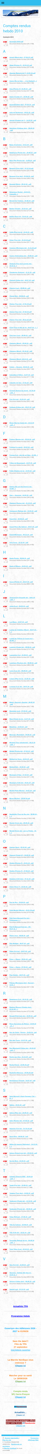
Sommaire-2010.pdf (16, 41)
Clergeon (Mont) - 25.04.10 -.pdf (20, 343)
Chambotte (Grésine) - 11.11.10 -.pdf (22, 272)
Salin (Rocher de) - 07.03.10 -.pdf (21, 1121)
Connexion (34, 1438)
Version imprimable (11, 1438)
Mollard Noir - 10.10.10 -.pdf (19, 767)
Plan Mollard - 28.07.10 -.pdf (19, 943)
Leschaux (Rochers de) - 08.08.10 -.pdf (23, 663)
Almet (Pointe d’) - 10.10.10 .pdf (20, 65)
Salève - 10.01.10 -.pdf (17, 1105)
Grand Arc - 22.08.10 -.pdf (18, 519)
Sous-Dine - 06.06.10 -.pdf (18, 1136)
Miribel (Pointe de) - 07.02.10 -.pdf (21, 751)
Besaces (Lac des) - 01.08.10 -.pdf (21, 176)
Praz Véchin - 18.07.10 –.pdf (19, 975)
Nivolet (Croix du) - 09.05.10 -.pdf (21, 823)
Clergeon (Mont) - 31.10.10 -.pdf (20, 351)
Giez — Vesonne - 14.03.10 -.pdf (20, 495)
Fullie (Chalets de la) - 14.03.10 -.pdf (22, 471)
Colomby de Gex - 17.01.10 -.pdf (20, 383)
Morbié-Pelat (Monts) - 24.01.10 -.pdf (22, 790)
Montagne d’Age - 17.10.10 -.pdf (20, 775)
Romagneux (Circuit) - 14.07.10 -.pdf (22, 1080)
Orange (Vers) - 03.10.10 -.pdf (19, 847)
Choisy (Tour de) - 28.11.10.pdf (20, 320)
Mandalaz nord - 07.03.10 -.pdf (20, 711)
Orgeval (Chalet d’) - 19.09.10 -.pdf (21, 855)
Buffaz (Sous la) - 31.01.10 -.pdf (20, 216)
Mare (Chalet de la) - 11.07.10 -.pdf (21, 719)
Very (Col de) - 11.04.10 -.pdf (19, 1265)
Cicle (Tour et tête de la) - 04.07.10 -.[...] (23, 327)
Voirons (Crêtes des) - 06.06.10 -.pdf (22, 1281)
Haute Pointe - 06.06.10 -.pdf (19, 558)
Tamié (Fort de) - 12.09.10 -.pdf (20, 1185)
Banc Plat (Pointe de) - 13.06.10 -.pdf (22, 160)
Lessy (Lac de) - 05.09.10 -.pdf (20, 671)
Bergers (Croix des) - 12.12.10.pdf (21, 168)
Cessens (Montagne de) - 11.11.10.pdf (22, 248)
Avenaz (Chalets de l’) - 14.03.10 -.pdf (22, 120)
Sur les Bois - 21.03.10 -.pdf (19, 1161)
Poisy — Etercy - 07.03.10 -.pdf (20, 967)
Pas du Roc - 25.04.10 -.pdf (19, 902)
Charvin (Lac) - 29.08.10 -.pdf (19, 288)
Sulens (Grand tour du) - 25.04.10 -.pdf (23, 1153)
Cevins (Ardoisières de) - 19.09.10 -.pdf (23, 256)
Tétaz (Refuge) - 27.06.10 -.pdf (20, 1217)
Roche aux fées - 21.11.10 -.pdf (20, 1057)
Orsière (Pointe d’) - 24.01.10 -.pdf (21, 863)
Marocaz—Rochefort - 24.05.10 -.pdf (22, 735)
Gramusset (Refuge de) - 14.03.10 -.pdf (23, 511)
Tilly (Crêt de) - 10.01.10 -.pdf (19, 1232)
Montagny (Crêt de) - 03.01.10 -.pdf (21, 783)
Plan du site (7, 1440)
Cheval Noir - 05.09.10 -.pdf (19, 296)
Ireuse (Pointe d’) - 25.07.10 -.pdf (21, 582)
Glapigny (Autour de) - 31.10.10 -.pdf (22, 503)
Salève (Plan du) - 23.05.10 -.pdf (20, 1113)
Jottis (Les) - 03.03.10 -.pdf (19, 606)
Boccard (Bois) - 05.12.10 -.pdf (20, 184)
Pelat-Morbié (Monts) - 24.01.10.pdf (22, 910)
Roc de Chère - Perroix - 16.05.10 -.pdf (23, 1032)
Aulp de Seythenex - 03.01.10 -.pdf (21, 112)
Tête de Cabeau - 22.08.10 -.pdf (20, 1225)
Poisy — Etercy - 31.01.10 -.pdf (20, 959)
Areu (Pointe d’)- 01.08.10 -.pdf (20, 89)
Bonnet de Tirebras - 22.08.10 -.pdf (21, 201)
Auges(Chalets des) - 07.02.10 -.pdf (22, 104)
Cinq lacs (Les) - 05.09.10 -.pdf (20, 335)
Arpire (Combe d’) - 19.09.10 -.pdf (21, 97)
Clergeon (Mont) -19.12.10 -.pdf (20, 359)
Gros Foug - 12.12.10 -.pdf (18, 542)
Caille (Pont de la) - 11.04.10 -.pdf (21, 232)
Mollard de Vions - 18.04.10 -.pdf (21, 759)
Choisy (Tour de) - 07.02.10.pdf (20, 312)
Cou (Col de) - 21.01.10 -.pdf (19, 399)
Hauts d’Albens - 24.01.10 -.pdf (20, 566)
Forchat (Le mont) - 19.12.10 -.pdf (21, 447)
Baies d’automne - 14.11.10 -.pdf (20, 145)
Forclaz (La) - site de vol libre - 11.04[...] (23, 455)
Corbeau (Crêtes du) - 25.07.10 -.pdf (22, 407)
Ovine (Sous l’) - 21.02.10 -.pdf (20, 887)
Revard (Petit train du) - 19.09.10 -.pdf (22, 1016)
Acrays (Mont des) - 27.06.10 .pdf (21, 57)
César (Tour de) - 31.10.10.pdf (20, 240)
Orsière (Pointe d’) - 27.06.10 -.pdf (21, 871)
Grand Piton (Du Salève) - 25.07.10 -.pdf (23, 527)
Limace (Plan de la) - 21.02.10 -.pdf (21, 679)
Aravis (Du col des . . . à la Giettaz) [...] (23, 81)
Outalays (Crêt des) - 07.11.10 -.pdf (21, 879)
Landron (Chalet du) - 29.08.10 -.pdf (22, 647)
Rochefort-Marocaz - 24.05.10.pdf (21, 1073)
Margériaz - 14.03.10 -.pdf (18, 727)
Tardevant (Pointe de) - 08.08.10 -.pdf (22, 1209)
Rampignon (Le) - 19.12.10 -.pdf (20, 999)
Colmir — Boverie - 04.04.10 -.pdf (21, 367)
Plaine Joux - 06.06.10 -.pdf (19, 935)
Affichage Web (33, 1440)
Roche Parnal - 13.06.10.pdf (19, 1065)
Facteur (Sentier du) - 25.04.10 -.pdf (22, 439)
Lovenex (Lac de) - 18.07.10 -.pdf (21, 686)
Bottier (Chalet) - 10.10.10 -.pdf (20, 209)
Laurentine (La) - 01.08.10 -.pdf (20, 655)
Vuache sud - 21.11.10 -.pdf (19, 1289)
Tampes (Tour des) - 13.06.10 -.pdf (21, 1193)
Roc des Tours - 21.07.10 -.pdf (20, 1040)
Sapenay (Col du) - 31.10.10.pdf (20, 1128)
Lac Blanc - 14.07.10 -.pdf (18, 622)
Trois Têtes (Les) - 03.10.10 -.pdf (21, 1249)
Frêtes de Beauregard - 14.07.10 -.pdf (22, 463)
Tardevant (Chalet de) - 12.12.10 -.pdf (22, 1201)
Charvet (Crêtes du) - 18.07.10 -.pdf (21, 280)
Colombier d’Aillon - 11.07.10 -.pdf (21, 375)
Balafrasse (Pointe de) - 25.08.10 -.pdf (22, 153)
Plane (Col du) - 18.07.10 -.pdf (20, 951)
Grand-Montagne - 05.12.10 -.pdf (21, 535)
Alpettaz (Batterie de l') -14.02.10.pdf (22, 73)
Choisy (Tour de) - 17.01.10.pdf (20, 304)
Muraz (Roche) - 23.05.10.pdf (19, 798)
